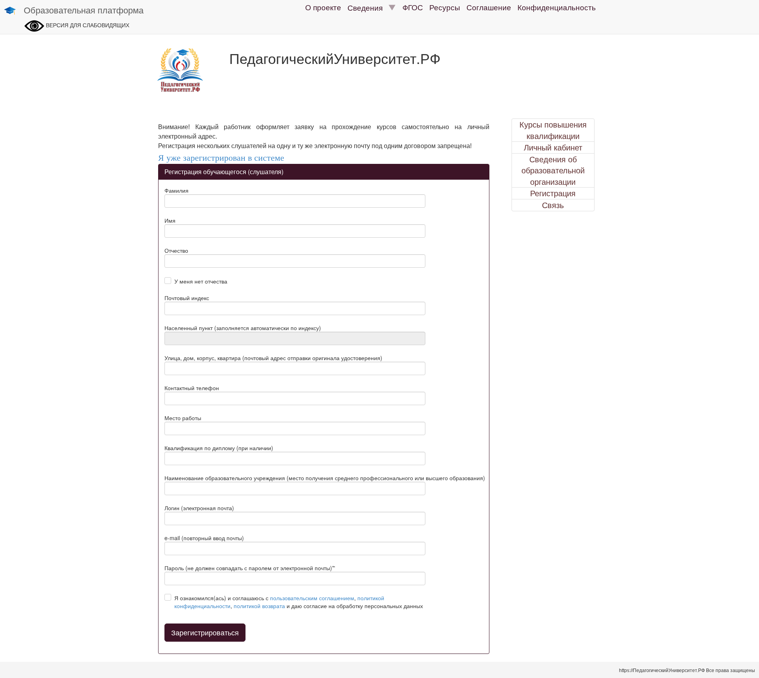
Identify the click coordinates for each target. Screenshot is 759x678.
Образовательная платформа (83, 10)
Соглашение (488, 7)
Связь (553, 204)
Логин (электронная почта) (199, 508)
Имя (170, 220)
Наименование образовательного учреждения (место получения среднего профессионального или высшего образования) (324, 478)
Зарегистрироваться (205, 632)
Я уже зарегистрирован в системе (221, 158)
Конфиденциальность (556, 7)
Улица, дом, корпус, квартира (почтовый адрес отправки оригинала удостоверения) (273, 358)
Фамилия (176, 190)
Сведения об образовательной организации (553, 170)
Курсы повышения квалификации (553, 130)
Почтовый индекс (186, 298)
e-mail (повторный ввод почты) (204, 538)
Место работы (182, 418)
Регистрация (553, 193)
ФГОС (412, 7)
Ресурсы (444, 7)
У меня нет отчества (200, 281)
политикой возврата (259, 606)
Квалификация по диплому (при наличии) (218, 448)
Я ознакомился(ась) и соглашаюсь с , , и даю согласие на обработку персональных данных (298, 602)
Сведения (368, 7)
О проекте (323, 7)
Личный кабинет (553, 147)
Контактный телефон (191, 388)
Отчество (176, 250)
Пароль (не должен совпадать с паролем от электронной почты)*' (249, 568)
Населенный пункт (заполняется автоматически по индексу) (242, 328)
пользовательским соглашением (312, 598)
